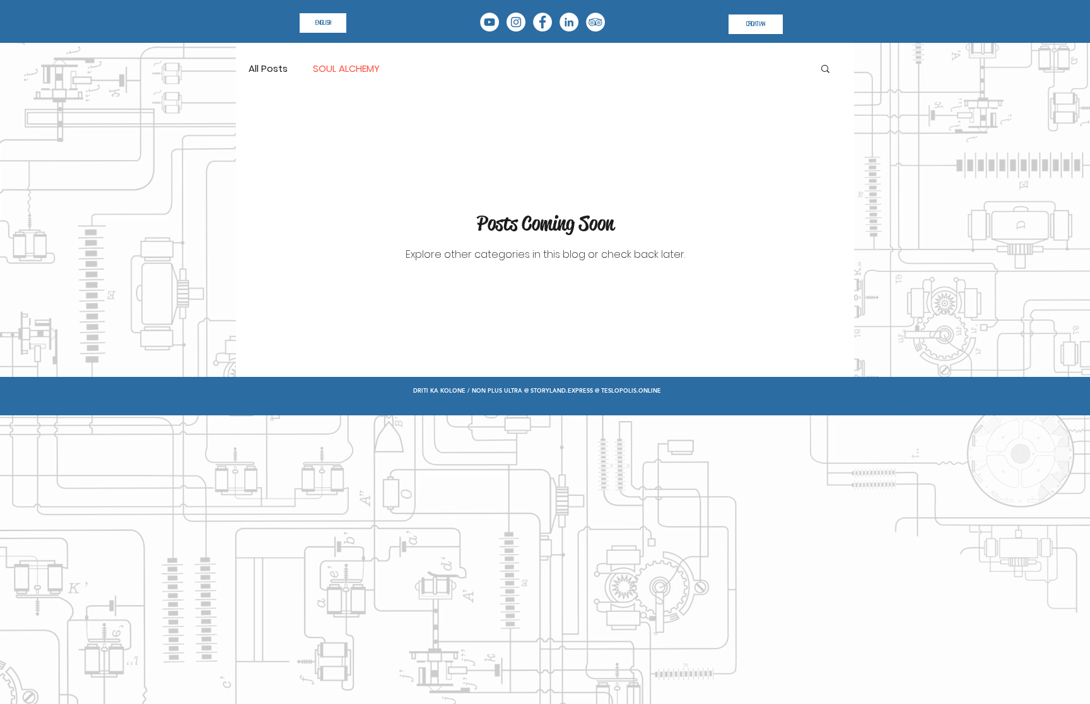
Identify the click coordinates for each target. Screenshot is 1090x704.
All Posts (268, 68)
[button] (825, 69)
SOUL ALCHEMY (346, 68)
